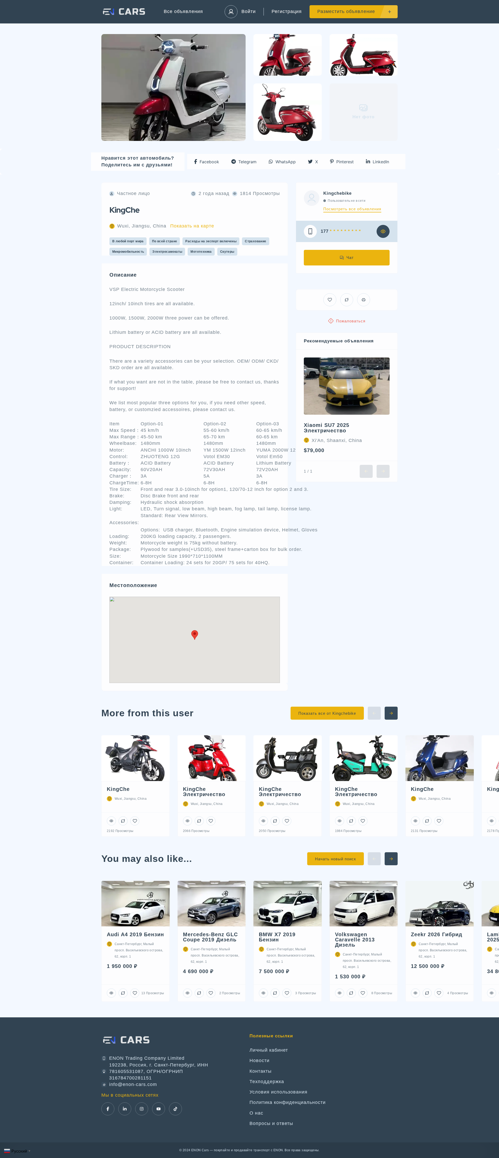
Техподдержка (267, 1081)
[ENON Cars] (124, 11)
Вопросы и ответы (271, 1123)
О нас (256, 1113)
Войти (248, 11)
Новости (260, 1060)
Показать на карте (192, 226)
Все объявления (183, 11)
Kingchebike (337, 193)
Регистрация (287, 11)
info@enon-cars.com (133, 1084)
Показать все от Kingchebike (327, 713)
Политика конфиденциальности (288, 1102)
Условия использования (278, 1092)
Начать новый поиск (335, 859)
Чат (350, 257)
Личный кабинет (269, 1050)
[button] (207, 162)
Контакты (261, 1071)
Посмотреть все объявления (352, 209)
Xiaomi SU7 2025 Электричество (326, 427)
